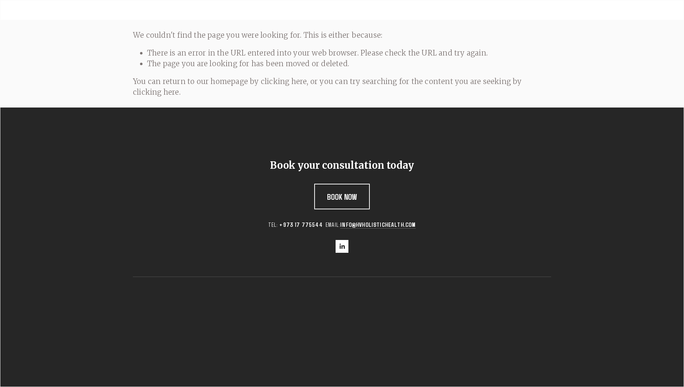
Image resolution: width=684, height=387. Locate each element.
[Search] (211, 10)
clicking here (284, 81)
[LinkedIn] (342, 246)
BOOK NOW (342, 196)
